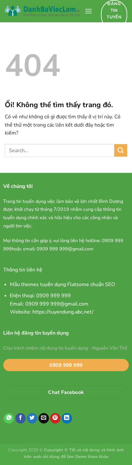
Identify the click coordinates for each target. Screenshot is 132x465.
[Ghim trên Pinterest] (55, 418)
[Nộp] (120, 150)
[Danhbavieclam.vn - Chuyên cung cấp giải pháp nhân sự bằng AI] (42, 11)
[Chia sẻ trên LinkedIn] (67, 418)
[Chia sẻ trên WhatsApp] (9, 418)
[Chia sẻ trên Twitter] (32, 418)
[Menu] (88, 11)
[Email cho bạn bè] (43, 418)
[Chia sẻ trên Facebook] (20, 418)
